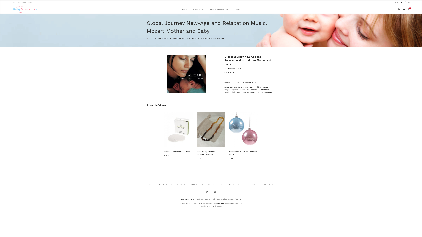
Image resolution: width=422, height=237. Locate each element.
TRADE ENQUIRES (165, 184)
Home (184, 9)
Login (394, 2)
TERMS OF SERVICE (236, 184)
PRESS (151, 184)
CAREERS (211, 184)
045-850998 (219, 203)
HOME (149, 38)
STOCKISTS (181, 184)
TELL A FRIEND (197, 184)
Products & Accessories (218, 9)
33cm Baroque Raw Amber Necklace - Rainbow (208, 153)
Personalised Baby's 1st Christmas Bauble (243, 153)
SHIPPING (252, 184)
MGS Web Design (215, 206)
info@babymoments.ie (233, 203)
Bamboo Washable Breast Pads (177, 151)
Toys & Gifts (198, 9)
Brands (237, 9)
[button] (219, 57)
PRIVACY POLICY (267, 184)
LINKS (221, 184)
